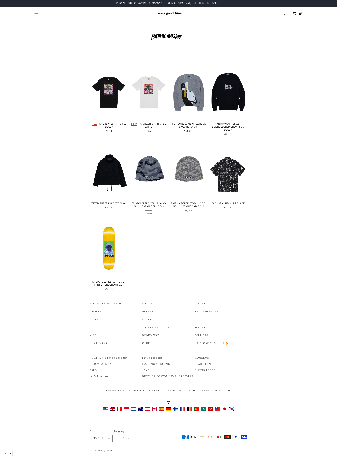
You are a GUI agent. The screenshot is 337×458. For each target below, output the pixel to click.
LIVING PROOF (205, 370)
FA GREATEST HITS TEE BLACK (109, 125)
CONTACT (191, 390)
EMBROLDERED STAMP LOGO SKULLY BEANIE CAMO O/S (188, 205)
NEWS (206, 390)
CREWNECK (97, 311)
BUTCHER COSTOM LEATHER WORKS (168, 376)
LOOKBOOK (137, 390)
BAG (198, 319)
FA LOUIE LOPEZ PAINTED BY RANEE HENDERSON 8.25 (109, 283)
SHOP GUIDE (222, 390)
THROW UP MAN (101, 364)
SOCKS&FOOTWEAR (156, 327)
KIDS (93, 335)
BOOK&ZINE (150, 335)
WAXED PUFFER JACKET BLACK (109, 203)
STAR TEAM (203, 364)
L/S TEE (200, 303)
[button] (35, 13)
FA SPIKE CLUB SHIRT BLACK (228, 203)
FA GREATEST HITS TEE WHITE (148, 125)
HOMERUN (202, 358)
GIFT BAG (202, 335)
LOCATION (174, 390)
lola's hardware (99, 376)
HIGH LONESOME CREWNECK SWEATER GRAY (188, 125)
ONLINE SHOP (116, 390)
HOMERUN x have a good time (109, 358)
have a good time (153, 358)
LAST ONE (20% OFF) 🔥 (212, 343)
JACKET (95, 319)
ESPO (93, 370)
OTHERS (148, 343)
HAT (92, 327)
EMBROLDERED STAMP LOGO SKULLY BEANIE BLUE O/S (148, 205)
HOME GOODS (99, 343)
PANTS (146, 319)
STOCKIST (156, 390)
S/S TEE (147, 303)
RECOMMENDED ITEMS (106, 303)
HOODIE (147, 311)
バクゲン (147, 370)
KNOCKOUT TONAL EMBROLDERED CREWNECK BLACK (228, 126)
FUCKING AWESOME (156, 364)
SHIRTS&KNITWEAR (209, 311)
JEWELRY (201, 327)
